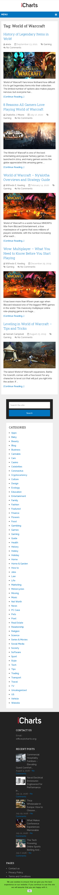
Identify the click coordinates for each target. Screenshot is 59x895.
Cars (13, 458)
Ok (29, 891)
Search (29, 413)
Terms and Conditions (20, 876)
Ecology (15, 487)
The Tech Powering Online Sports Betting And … (34, 845)
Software (16, 652)
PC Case (15, 610)
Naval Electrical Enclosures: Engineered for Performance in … (29, 784)
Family (14, 500)
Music (14, 597)
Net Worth (16, 601)
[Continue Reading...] (13, 96)
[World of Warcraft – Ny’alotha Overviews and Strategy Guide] (29, 206)
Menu (4, 14)
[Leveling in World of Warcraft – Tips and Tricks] (29, 355)
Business (15, 449)
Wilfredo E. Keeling (15, 185)
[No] (55, 886)
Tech (13, 665)
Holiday (15, 555)
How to (15, 568)
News (14, 606)
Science (15, 635)
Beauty (15, 441)
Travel (14, 682)
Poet (13, 618)
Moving (15, 593)
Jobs (13, 572)
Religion (15, 631)
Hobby (14, 551)
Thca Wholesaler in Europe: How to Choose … (35, 805)
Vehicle (15, 698)
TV (12, 686)
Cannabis (16, 454)
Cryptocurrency (19, 475)
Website (15, 703)
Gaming (48, 44)
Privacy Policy (16, 872)
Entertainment (18, 496)
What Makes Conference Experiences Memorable (33, 825)
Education (16, 492)
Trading (15, 673)
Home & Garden (19, 563)
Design (14, 483)
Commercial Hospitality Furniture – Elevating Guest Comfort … (27, 761)
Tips (13, 669)
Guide (14, 538)
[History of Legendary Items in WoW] (29, 65)
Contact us (14, 868)
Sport (14, 656)
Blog (13, 445)
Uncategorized (19, 690)
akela (8, 44)
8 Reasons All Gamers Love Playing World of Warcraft (24, 106)
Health (14, 542)
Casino (14, 462)
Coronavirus (17, 471)
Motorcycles (17, 589)
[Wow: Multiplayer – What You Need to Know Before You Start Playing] (29, 284)
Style (14, 660)
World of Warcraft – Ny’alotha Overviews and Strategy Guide (26, 177)
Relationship (17, 627)
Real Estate (17, 622)
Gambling (16, 525)
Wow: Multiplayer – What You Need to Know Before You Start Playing (27, 253)
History (15, 546)
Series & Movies (19, 639)
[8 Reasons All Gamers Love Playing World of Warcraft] (29, 135)
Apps (14, 433)
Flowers (15, 517)
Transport (16, 677)
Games (15, 530)
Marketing (16, 584)
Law (13, 576)
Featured (16, 509)
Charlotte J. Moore (14, 115)
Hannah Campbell (14, 334)
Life (13, 580)
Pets (13, 614)
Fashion (15, 504)
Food (14, 521)
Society (15, 648)
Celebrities (16, 466)
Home (14, 559)
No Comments (13, 47)
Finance (15, 513)
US (12, 694)
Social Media (17, 644)
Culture (15, 479)
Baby (14, 437)
